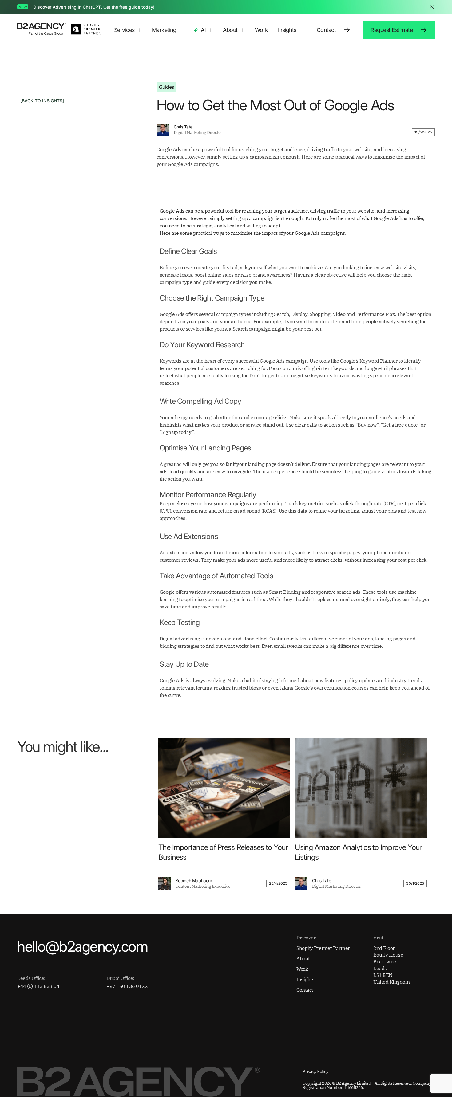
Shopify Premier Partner (323, 948)
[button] (128, 30)
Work (261, 30)
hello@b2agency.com (82, 946)
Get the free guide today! (128, 7)
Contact (304, 990)
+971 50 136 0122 (127, 986)
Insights (287, 30)
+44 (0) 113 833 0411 (41, 986)
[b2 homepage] (41, 30)
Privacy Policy (315, 1071)
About (303, 958)
